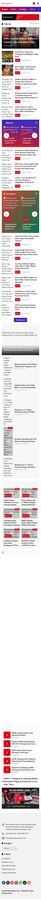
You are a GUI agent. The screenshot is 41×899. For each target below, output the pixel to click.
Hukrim (6, 35)
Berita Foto (8, 495)
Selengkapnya (20, 320)
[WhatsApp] (20, 883)
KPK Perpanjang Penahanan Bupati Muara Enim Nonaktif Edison (25, 307)
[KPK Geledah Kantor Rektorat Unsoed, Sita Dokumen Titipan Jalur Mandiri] (12, 131)
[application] (20, 798)
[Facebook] (3, 883)
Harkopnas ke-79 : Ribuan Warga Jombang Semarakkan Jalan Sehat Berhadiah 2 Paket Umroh (25, 466)
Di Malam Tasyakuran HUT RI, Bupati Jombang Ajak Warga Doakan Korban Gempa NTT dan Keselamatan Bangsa (26, 440)
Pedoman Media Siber (9, 873)
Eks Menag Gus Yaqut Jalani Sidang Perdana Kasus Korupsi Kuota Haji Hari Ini (26, 293)
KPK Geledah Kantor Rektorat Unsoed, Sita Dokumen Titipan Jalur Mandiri (20, 40)
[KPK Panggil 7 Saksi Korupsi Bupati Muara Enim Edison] (7, 70)
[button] (37, 3)
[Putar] (5, 806)
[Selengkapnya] (36, 123)
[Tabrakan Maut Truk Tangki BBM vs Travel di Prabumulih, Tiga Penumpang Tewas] (8, 387)
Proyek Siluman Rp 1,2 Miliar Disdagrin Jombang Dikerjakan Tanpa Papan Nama (28, 502)
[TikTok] (25, 883)
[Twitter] (8, 883)
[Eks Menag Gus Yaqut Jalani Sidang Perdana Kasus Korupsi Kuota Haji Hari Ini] (7, 296)
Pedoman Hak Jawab (8, 869)
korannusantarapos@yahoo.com (16, 838)
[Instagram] (12, 883)
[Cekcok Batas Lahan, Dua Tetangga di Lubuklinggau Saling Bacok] (7, 56)
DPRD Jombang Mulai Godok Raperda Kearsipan (22, 734)
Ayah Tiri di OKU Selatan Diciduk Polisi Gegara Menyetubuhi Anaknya (27, 238)
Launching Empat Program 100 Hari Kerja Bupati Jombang (12, 523)
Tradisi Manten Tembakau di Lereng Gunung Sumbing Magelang (11, 502)
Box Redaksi (6, 858)
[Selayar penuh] (36, 806)
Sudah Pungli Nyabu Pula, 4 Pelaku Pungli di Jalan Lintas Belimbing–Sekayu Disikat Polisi (26, 252)
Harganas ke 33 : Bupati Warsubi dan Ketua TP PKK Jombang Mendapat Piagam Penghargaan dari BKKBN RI (25, 411)
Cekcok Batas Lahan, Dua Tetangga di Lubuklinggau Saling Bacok (26, 54)
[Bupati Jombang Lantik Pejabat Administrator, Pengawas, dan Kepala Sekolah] (8, 366)
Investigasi (8, 219)
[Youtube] (16, 883)
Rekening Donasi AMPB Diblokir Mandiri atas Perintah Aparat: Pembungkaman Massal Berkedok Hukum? (11, 226)
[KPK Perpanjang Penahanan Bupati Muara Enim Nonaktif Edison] (7, 309)
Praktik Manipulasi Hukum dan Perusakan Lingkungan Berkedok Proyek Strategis (29, 226)
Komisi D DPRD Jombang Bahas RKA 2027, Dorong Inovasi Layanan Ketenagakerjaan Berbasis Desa (24, 743)
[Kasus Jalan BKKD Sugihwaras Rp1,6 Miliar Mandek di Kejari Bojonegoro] (7, 282)
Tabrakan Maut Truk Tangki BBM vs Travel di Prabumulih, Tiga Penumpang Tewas (25, 386)
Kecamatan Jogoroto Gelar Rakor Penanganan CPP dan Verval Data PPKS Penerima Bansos (11, 543)
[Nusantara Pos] (7, 3)
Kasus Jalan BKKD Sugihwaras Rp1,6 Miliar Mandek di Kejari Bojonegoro (26, 280)
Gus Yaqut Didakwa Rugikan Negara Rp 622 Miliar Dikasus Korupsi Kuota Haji (25, 266)
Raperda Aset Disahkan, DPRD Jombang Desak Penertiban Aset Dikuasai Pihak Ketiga (23, 769)
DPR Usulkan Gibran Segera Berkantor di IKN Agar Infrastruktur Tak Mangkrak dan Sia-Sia (23, 751)
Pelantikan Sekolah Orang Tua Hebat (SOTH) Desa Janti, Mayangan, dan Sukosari (28, 543)
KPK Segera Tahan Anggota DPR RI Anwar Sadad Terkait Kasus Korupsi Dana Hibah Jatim (26, 166)
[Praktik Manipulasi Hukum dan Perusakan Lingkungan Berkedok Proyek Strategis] (29, 209)
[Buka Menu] (34, 3)
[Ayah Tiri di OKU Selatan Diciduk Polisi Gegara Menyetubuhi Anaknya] (7, 241)
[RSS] (29, 883)
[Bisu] (32, 806)
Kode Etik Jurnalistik (8, 866)
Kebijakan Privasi (7, 862)
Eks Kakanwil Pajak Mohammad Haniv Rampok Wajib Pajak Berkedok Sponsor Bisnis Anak (26, 153)
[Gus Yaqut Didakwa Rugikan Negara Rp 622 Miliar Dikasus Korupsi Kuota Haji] (7, 268)
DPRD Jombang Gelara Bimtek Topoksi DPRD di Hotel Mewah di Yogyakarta (29, 523)
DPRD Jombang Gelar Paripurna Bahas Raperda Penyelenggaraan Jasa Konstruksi (23, 760)
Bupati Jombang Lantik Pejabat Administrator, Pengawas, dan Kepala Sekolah (26, 365)
